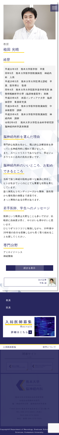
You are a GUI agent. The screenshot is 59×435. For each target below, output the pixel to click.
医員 (8, 307)
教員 (8, 300)
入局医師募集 (9, 347)
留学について (49, 347)
